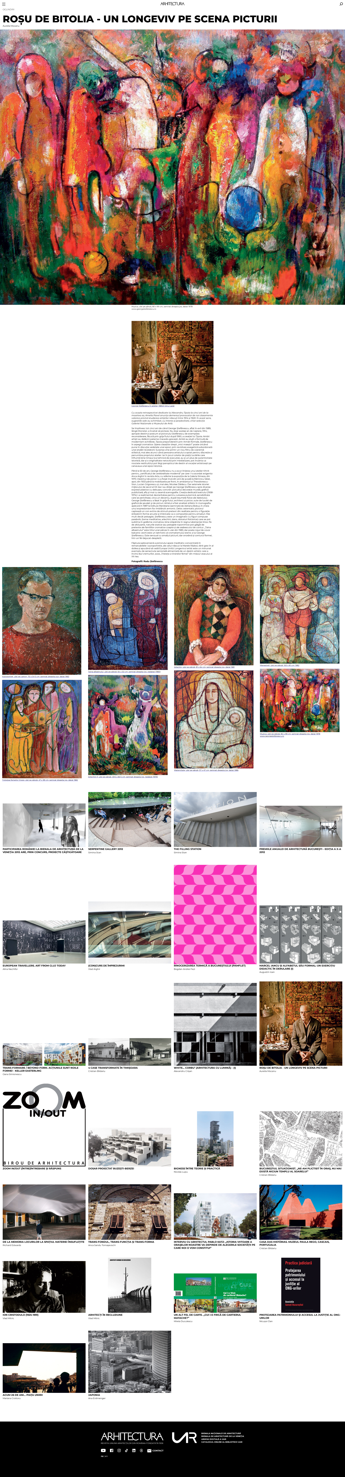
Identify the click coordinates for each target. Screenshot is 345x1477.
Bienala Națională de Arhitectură (221, 1433)
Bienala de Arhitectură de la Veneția (222, 1436)
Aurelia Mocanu (11, 26)
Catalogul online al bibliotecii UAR (221, 1442)
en (106, 1456)
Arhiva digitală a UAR (213, 1439)
